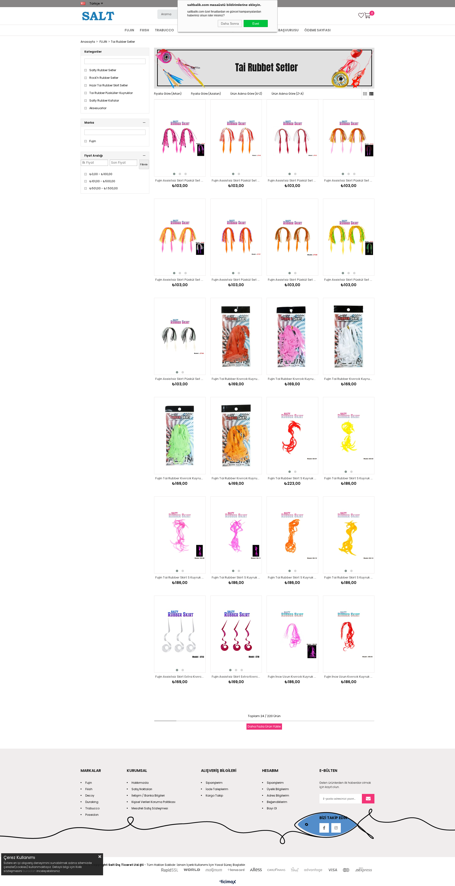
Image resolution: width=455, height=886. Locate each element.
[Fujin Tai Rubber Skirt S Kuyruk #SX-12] (292, 535)
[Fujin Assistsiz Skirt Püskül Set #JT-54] (348, 138)
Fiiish (88, 789)
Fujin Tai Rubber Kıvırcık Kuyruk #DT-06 (180, 478)
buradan (29, 871)
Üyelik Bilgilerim (278, 789)
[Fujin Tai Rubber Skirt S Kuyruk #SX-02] (348, 435)
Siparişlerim (214, 783)
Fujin (92, 141)
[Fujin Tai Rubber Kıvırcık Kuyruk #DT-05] (348, 336)
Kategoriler (93, 52)
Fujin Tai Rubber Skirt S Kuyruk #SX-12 (292, 577)
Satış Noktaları (142, 789)
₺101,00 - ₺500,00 (102, 181)
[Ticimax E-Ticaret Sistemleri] (227, 882)
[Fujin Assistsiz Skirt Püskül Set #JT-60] (292, 237)
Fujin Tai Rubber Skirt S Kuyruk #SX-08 (180, 577)
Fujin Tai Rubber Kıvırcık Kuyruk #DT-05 (348, 379)
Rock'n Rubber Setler (103, 77)
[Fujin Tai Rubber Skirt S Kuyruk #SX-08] (179, 535)
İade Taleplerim (217, 789)
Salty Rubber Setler (102, 70)
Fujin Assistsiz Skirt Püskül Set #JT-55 (180, 279)
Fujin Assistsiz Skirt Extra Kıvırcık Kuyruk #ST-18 (236, 676)
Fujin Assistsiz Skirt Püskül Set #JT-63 (348, 279)
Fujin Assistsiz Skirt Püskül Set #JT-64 (180, 379)
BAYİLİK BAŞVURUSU (282, 30)
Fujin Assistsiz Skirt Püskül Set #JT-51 (292, 180)
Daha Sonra (230, 23)
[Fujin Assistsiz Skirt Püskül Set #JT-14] (179, 138)
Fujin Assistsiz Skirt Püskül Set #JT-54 (348, 180)
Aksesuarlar (97, 108)
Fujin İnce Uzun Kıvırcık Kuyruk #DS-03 (348, 676)
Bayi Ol (272, 808)
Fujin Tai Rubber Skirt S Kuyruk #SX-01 (292, 478)
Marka (89, 123)
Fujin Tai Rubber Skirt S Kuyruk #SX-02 (348, 478)
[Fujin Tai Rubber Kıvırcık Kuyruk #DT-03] (236, 336)
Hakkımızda (140, 783)
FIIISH (144, 30)
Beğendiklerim (277, 802)
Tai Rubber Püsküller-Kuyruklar (111, 93)
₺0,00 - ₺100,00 (100, 174)
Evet (255, 23)
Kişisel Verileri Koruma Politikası (153, 802)
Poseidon (92, 815)
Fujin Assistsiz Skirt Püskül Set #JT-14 (180, 180)
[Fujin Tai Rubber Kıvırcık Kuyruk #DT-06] (179, 435)
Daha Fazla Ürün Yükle (264, 726)
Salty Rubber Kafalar (104, 100)
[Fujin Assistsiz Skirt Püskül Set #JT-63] (348, 237)
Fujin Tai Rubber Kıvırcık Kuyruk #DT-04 (292, 379)
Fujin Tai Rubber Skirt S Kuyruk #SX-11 (236, 577)
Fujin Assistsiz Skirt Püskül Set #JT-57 (236, 279)
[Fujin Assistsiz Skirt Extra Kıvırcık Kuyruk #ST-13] (179, 634)
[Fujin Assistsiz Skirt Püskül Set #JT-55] (179, 237)
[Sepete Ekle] (197, 147)
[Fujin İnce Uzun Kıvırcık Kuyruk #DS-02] (292, 634)
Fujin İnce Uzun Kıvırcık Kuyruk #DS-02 (292, 676)
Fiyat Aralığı (93, 156)
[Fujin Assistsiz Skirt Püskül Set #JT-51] (292, 138)
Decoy (89, 795)
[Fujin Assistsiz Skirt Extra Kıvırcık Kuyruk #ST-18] (236, 634)
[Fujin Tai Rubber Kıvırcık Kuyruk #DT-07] (236, 435)
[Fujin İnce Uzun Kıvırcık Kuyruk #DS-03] (348, 634)
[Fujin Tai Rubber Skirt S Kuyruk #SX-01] (292, 435)
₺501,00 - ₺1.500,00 (103, 188)
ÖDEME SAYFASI (317, 30)
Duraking (91, 802)
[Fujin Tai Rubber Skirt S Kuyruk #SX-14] (348, 535)
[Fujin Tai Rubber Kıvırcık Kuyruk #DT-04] (292, 336)
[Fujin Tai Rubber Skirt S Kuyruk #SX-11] (236, 535)
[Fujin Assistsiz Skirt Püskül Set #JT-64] (179, 336)
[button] (174, 174)
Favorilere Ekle (197, 129)
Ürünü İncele (197, 138)
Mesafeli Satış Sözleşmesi (150, 808)
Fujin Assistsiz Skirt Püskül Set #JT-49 (236, 180)
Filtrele (144, 164)
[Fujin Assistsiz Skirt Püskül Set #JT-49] (236, 138)
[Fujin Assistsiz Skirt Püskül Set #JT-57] (236, 237)
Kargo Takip (214, 795)
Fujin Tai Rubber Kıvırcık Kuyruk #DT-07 (236, 478)
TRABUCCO (164, 30)
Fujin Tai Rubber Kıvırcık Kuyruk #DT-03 (236, 379)
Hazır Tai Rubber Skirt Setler (108, 85)
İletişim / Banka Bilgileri (148, 795)
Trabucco (92, 808)
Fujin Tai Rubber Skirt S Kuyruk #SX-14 (348, 577)
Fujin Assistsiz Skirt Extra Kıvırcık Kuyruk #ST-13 (180, 676)
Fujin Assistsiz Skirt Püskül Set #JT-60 (292, 279)
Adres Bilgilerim (278, 795)
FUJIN (129, 30)
